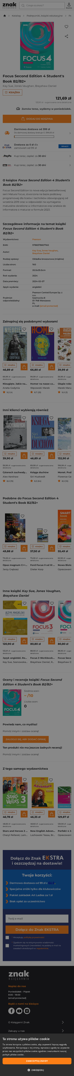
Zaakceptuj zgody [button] (37, 1060)
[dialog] (37, 1055)
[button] (37, 1070)
